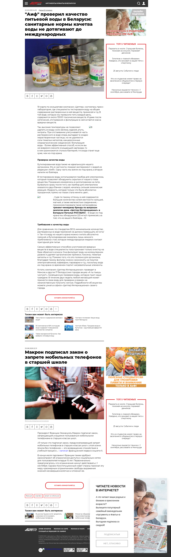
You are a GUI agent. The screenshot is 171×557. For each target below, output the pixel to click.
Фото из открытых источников (37, 421)
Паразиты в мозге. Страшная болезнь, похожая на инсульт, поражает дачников (126, 51)
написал (63, 451)
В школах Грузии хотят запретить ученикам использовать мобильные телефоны (49, 516)
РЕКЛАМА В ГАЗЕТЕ (77, 529)
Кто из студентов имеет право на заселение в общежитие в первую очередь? (126, 81)
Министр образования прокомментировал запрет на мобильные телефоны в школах (87, 516)
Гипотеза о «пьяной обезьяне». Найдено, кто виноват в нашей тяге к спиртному (126, 61)
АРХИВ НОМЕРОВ (45, 529)
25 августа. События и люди (126, 71)
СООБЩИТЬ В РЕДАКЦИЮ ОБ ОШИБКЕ (52, 531)
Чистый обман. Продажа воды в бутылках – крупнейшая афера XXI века (88, 328)
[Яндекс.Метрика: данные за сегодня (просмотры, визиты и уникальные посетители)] (52, 549)
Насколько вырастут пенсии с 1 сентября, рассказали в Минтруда (126, 91)
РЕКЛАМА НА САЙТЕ (61, 529)
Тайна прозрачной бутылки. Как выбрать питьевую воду (48, 335)
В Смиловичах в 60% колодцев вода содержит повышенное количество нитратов (48, 328)
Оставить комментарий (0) (64, 298)
